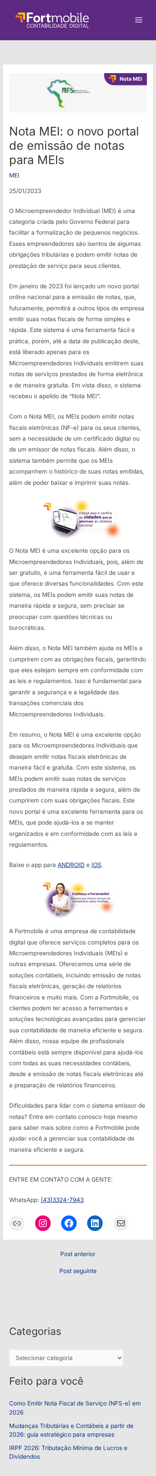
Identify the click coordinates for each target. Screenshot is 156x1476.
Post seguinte (78, 1271)
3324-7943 (68, 1199)
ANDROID (71, 864)
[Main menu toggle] (139, 20)
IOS (96, 864)
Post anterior (77, 1254)
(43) (46, 1199)
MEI (14, 175)
